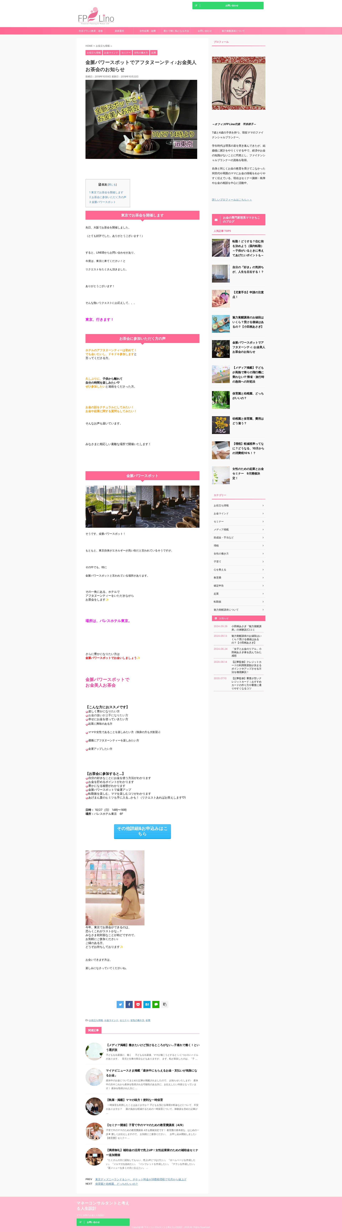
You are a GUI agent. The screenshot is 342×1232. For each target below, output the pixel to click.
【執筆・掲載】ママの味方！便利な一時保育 (134, 1100)
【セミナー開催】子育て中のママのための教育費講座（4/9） (145, 1125)
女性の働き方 (137, 1020)
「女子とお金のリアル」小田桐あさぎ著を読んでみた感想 (246, 652)
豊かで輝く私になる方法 (176, 30)
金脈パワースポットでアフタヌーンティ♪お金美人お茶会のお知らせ (248, 347)
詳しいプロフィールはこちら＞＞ (232, 199)
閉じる (112, 184)
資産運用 (119, 30)
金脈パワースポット (102, 202)
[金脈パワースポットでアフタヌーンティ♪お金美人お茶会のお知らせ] (147, 1004)
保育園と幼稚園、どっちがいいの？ (116, 1183)
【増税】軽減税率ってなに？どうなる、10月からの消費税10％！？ (248, 448)
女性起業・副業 (148, 30)
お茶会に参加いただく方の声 (107, 197)
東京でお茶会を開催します (106, 192)
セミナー (124, 1020)
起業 (148, 1020)
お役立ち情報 (96, 1020)
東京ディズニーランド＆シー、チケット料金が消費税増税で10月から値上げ (140, 1179)
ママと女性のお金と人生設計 (90, 1215)
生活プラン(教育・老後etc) (91, 31)
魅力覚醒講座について (233, 30)
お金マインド (111, 1020)
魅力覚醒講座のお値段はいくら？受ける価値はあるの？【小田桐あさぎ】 (248, 322)
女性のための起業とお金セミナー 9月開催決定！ (248, 473)
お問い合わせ (205, 30)
